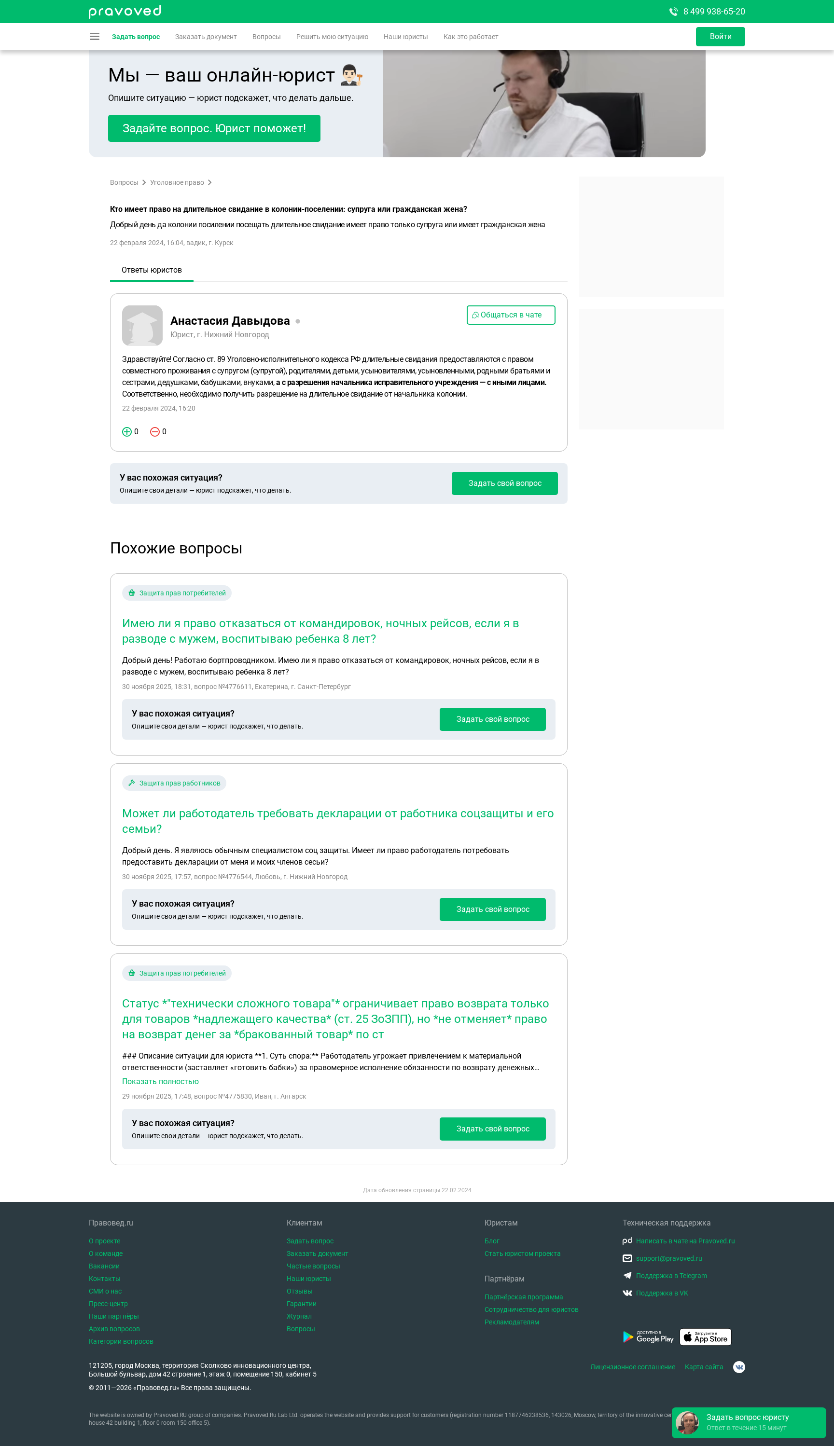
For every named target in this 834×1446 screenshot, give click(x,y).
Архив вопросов (114, 1329)
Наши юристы (406, 37)
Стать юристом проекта (523, 1253)
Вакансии (104, 1266)
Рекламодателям (512, 1322)
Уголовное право (177, 182)
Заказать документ (206, 37)
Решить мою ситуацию (332, 37)
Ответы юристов (152, 270)
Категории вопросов (121, 1341)
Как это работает (471, 37)
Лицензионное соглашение (632, 1367)
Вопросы (266, 37)
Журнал (299, 1316)
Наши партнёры (114, 1316)
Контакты (105, 1278)
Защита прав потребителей (182, 593)
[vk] (739, 1367)
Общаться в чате (511, 314)
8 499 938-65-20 (714, 11)
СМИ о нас (105, 1291)
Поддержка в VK (662, 1293)
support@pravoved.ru (669, 1258)
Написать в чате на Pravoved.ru (685, 1241)
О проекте (104, 1241)
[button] (749, 1422)
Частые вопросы (313, 1266)
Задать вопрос (136, 37)
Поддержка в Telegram (671, 1276)
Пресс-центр (108, 1304)
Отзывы (300, 1291)
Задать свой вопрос (505, 483)
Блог (492, 1241)
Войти (721, 36)
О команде (106, 1253)
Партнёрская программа (524, 1297)
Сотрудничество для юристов (532, 1309)
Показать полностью (160, 1081)
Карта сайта (704, 1367)
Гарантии (302, 1304)
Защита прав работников (180, 783)
